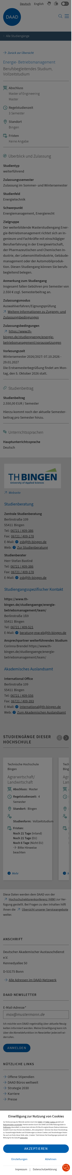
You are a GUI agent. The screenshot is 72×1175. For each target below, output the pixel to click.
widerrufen (24, 1138)
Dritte (47, 1122)
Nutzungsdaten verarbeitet (12, 1124)
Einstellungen (19, 1159)
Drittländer (7, 1127)
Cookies (52, 1122)
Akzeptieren (36, 1148)
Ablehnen (50, 1159)
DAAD (40, 1122)
